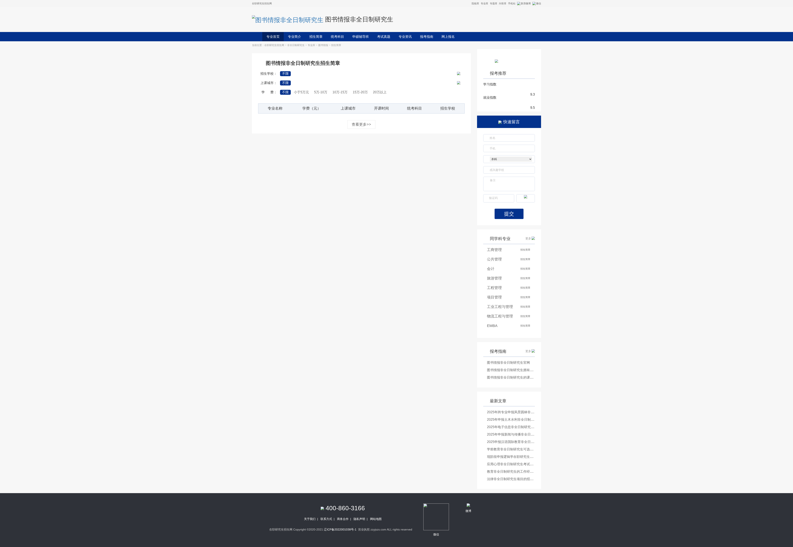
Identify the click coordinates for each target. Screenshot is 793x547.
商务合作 (343, 519)
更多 (528, 238)
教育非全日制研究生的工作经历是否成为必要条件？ (525, 471)
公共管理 (494, 259)
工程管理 (494, 288)
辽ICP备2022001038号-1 (340, 529)
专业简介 (294, 36)
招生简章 (316, 36)
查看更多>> (361, 124)
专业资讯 (405, 36)
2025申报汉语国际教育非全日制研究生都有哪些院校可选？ (530, 442)
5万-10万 (320, 92)
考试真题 (383, 36)
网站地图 (376, 519)
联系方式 (326, 519)
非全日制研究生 (296, 45)
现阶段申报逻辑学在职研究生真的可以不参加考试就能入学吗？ (533, 456)
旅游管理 (494, 278)
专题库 (493, 3)
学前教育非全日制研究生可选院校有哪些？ (518, 449)
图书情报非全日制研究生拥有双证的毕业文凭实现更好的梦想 (531, 370)
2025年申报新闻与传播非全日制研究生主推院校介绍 (525, 434)
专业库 (484, 3)
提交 (509, 214)
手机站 (511, 3)
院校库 (475, 3)
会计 (490, 269)
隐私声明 (359, 519)
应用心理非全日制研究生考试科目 (512, 464)
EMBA (492, 326)
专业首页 (273, 36)
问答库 (502, 3)
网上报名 (448, 36)
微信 (538, 3)
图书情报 (323, 45)
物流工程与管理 (500, 316)
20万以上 (380, 92)
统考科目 (337, 36)
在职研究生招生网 (274, 45)
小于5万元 (301, 92)
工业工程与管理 (500, 307)
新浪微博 (526, 3)
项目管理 (494, 297)
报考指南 (426, 36)
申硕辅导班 (360, 36)
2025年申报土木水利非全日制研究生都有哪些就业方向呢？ (530, 419)
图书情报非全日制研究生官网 (508, 362)
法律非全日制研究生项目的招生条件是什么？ (520, 479)
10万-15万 (340, 92)
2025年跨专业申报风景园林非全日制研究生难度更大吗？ (528, 412)
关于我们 (310, 519)
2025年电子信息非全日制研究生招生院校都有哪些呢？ (527, 427)
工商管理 (494, 250)
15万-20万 (360, 92)
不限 (285, 73)
